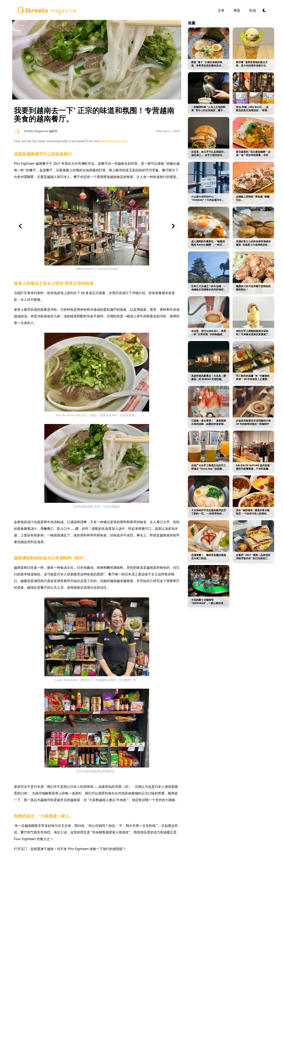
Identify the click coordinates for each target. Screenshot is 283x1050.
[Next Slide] (173, 226)
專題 (236, 10)
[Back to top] (47, 10)
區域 (252, 10)
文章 (221, 10)
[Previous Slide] (20, 226)
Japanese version (113, 141)
